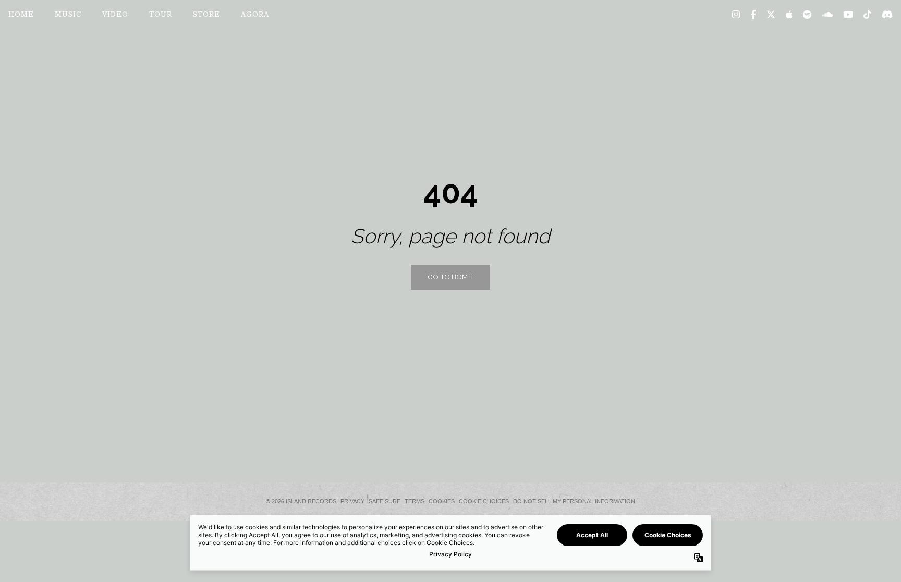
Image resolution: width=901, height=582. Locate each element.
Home (21, 15)
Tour (160, 15)
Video (115, 15)
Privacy (352, 501)
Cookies (442, 501)
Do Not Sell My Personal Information (574, 501)
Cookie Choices (484, 501)
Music (68, 15)
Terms (414, 501)
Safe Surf (384, 501)
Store (206, 15)
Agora (255, 15)
